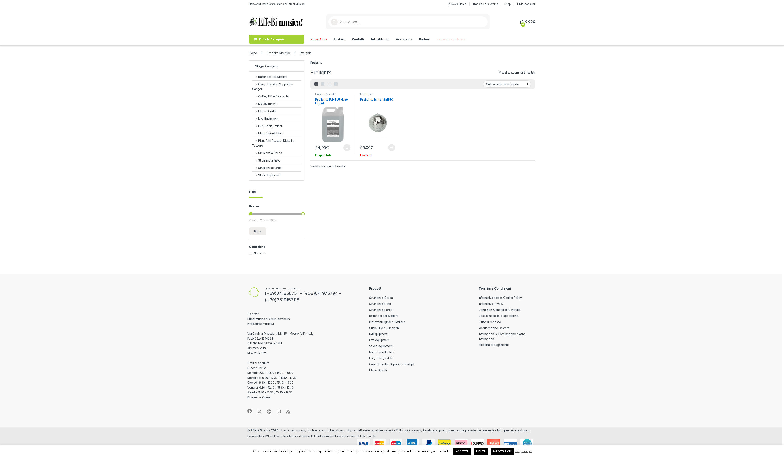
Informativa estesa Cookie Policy (500, 297)
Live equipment (379, 340)
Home (253, 53)
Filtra (258, 231)
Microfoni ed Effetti (270, 133)
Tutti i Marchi (380, 39)
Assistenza (404, 39)
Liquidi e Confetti (325, 94)
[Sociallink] (249, 411)
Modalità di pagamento (494, 345)
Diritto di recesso (490, 322)
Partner (424, 39)
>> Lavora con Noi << (451, 39)
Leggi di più (523, 451)
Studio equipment (380, 346)
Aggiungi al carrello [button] (344, 147)
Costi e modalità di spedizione (498, 316)
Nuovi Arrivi (318, 39)
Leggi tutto (391, 147)
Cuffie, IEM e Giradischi (273, 96)
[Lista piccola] (336, 84)
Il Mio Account (526, 4)
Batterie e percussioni (383, 316)
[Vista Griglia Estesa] (322, 84)
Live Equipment (268, 118)
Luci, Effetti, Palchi (270, 126)
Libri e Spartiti (267, 111)
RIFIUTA (481, 451)
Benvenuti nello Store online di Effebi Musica (277, 4)
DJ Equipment (267, 103)
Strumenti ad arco (269, 167)
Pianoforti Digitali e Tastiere (387, 322)
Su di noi (339, 39)
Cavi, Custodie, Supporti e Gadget (272, 86)
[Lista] (329, 84)
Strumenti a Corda (270, 153)
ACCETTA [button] (462, 451)
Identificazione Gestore (494, 328)
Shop (507, 4)
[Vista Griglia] (316, 84)
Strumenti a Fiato (269, 160)
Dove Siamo (458, 4)
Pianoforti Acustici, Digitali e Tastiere (273, 143)
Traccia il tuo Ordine (485, 4)
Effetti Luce (367, 94)
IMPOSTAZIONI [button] (502, 451)
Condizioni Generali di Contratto (500, 309)
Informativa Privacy (491, 303)
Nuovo (258, 253)
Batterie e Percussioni (272, 76)
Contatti (358, 39)
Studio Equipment (269, 175)
